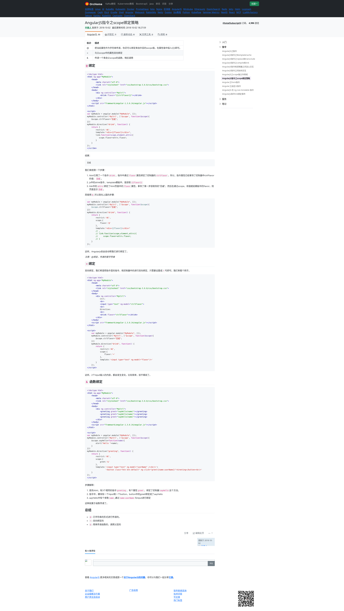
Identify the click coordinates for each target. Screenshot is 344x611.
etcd (106, 12)
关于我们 (89, 590)
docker (130, 9)
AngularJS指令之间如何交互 (234, 70)
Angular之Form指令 (231, 82)
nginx (159, 9)
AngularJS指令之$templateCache (236, 55)
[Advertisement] (116, 542)
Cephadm (117, 15)
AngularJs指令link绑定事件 (234, 94)
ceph (100, 12)
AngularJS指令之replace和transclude (238, 59)
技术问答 (178, 593)
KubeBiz (110, 9)
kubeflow (196, 12)
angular (129, 12)
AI (103, 9)
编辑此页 (199, 533)
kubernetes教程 (126, 3)
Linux (98, 9)
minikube (188, 9)
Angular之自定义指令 (231, 86)
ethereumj (199, 9)
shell (121, 12)
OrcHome (95, 4)
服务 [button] (224, 99)
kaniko (97, 15)
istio (152, 9)
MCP (238, 12)
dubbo (168, 12)
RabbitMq (151, 12)
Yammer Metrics (211, 12)
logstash (246, 9)
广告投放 (133, 590)
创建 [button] (253, 3)
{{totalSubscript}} (232, 23)
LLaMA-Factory (250, 12)
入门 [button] (224, 42)
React (232, 12)
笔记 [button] (224, 103)
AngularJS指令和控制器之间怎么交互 (238, 66)
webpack (139, 12)
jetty (231, 9)
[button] (210, 533)
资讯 (158, 3)
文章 (171, 577)
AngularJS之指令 (229, 51)
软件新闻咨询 (180, 590)
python (186, 12)
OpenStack (129, 15)
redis (224, 9)
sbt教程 (177, 12)
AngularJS (177, 9)
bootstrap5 (141, 3)
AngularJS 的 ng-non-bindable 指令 (238, 90)
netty (160, 12)
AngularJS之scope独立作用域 (235, 74)
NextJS (224, 12)
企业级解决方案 (92, 593)
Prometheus (142, 9)
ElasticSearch (213, 9)
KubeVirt (106, 15)
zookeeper (90, 12)
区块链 (167, 9)
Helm (237, 9)
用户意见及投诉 (92, 597)
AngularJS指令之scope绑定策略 (236, 78)
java (152, 3)
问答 (164, 3)
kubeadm (120, 9)
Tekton (88, 15)
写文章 (177, 597)
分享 (171, 3)
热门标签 (178, 600)
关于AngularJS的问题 (134, 577)
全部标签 (89, 9)
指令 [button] (224, 46)
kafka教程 (110, 3)
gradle (113, 12)
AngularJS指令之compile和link (235, 62)
